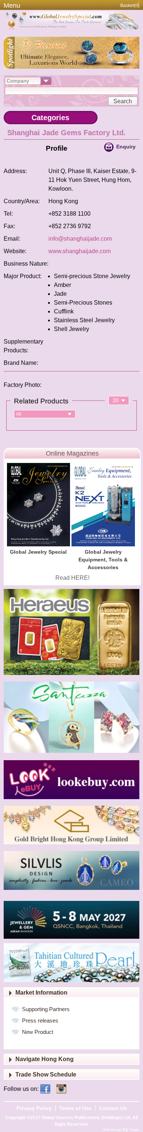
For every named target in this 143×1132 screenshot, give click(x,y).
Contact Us (113, 1108)
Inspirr (134, 1130)
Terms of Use (75, 1108)
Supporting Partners (46, 1009)
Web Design (113, 1130)
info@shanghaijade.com (80, 239)
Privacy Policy (34, 1108)
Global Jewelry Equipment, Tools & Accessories (103, 559)
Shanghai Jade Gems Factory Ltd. (66, 133)
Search (122, 101)
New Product (37, 1032)
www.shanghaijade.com (79, 251)
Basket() (129, 5)
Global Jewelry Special (38, 552)
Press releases (40, 1020)
